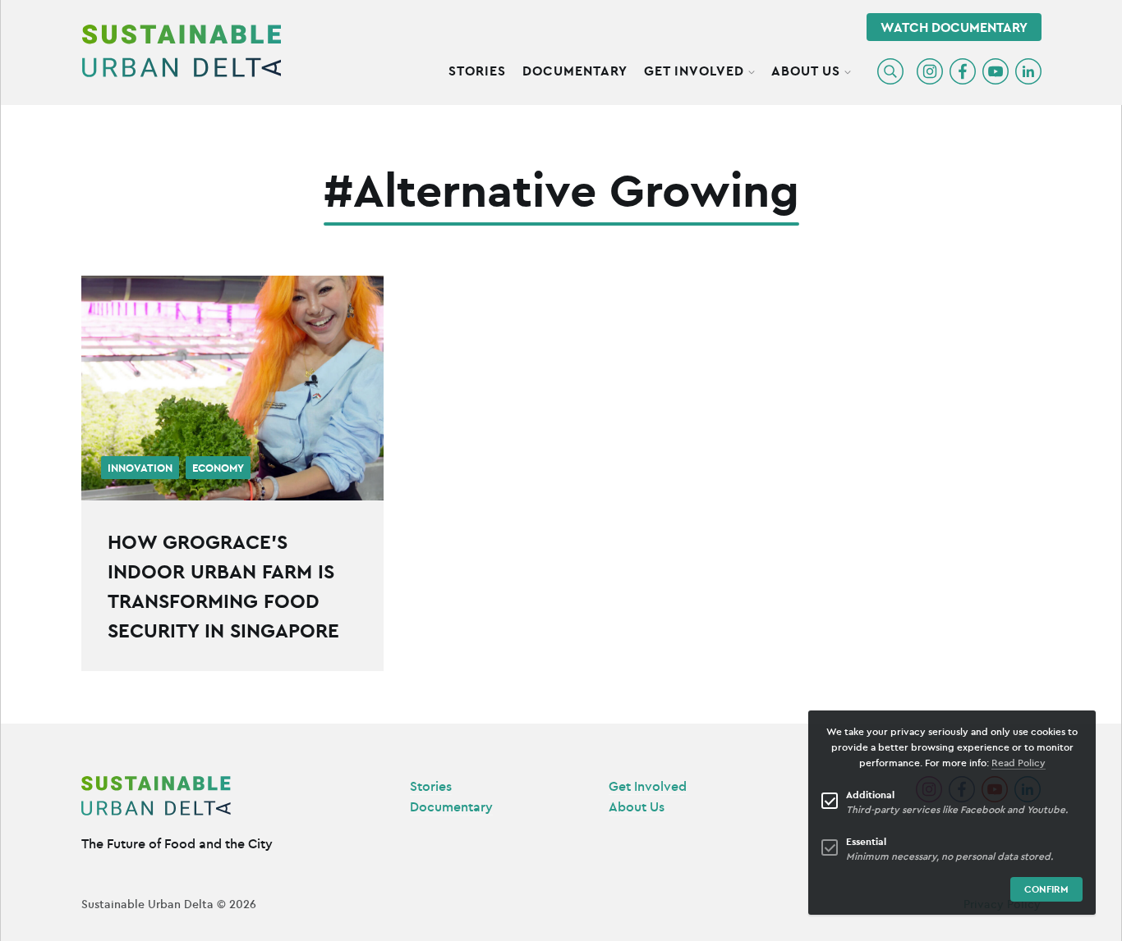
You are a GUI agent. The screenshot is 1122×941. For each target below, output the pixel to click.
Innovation (140, 468)
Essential (866, 841)
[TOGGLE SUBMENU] (751, 70)
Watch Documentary (954, 27)
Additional (870, 794)
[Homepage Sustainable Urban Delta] (181, 51)
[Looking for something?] (890, 71)
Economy (218, 468)
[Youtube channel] (995, 71)
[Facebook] (963, 71)
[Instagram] (930, 71)
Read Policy (1018, 762)
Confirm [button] (1046, 889)
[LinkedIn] (1028, 71)
